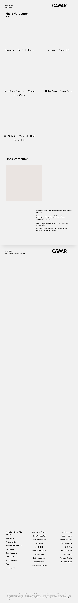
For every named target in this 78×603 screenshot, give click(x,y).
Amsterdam (9, 5)
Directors (8, 8)
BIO (8, 16)
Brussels (34, 5)
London (42, 5)
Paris (27, 5)
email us (66, 597)
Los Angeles (19, 5)
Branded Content (19, 253)
